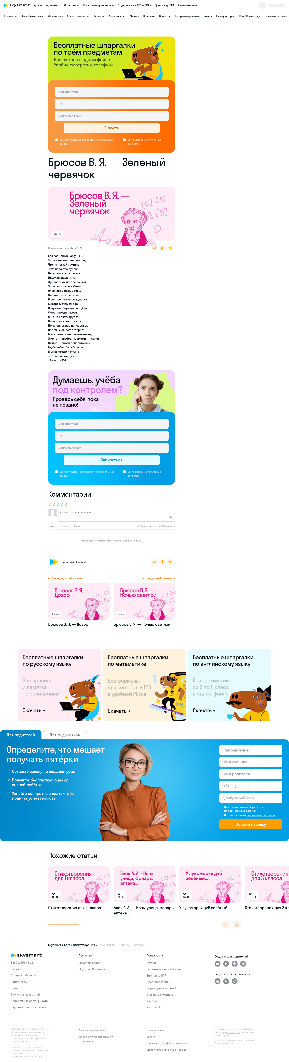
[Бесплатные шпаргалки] (59, 685)
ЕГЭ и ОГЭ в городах (250, 16)
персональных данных (240, 811)
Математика (55, 16)
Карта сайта (155, 1007)
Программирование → (98, 5)
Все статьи (11, 16)
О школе (16, 969)
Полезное (149, 16)
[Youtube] (226, 964)
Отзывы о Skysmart (160, 995)
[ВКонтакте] (218, 964)
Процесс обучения (24, 975)
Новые (52, 526)
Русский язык (117, 16)
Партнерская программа (28, 1007)
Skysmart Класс (89, 963)
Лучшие (65, 526)
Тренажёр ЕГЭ (164, 5)
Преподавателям (159, 982)
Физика (134, 16)
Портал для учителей (161, 988)
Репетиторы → (187, 5)
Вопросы (164, 16)
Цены (14, 988)
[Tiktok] (235, 981)
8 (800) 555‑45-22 (22, 963)
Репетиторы (19, 982)
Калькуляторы (225, 16)
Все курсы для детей (25, 994)
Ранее (77, 526)
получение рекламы (261, 815)
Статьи (151, 963)
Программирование (187, 16)
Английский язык (33, 16)
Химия (208, 16)
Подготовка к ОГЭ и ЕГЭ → (134, 5)
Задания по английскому (164, 969)
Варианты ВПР (156, 975)
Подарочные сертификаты (29, 1001)
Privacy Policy (233, 1032)
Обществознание (77, 16)
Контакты (153, 1001)
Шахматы (99, 16)
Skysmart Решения (92, 969)
